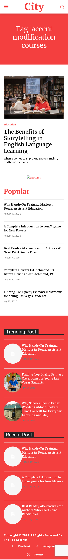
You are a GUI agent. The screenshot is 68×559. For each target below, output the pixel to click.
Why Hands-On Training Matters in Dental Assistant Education (41, 349)
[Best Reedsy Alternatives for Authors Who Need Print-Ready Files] (13, 514)
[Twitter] (28, 554)
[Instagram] (37, 546)
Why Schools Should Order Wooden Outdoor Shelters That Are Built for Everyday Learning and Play (42, 409)
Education (10, 124)
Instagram (49, 546)
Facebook (24, 546)
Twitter (38, 554)
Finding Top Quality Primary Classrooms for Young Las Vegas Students (42, 378)
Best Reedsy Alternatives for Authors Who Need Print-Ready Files (42, 510)
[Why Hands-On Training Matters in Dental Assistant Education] (13, 354)
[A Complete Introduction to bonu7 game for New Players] (13, 485)
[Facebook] (12, 546)
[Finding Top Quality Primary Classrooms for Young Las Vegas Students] (13, 382)
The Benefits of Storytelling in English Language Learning (28, 141)
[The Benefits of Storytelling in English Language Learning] (34, 97)
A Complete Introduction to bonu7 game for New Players (42, 479)
